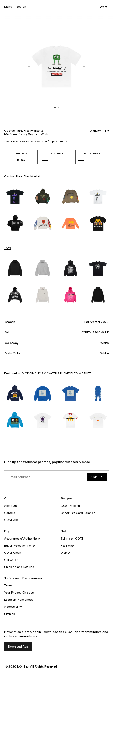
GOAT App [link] (11, 520)
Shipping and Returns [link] (19, 567)
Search (21, 6)
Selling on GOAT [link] (72, 538)
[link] (15, 196)
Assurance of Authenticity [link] (22, 538)
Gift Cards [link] (11, 559)
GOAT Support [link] (70, 505)
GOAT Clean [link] (12, 552)
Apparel (42, 141)
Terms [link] (8, 585)
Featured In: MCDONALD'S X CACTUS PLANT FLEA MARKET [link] (47, 373)
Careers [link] (9, 513)
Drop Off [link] (66, 552)
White (104, 353)
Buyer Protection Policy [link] (20, 545)
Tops (52, 141)
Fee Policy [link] (68, 545)
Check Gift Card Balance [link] (78, 513)
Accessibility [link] (13, 606)
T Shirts (62, 141)
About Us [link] (10, 505)
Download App (18, 646)
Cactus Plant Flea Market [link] (22, 176)
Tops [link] (7, 248)
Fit (107, 131)
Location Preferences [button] (18, 599)
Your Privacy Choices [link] (19, 592)
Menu (8, 6)
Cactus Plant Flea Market (19, 141)
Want (103, 7)
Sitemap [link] (9, 613)
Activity (95, 131)
